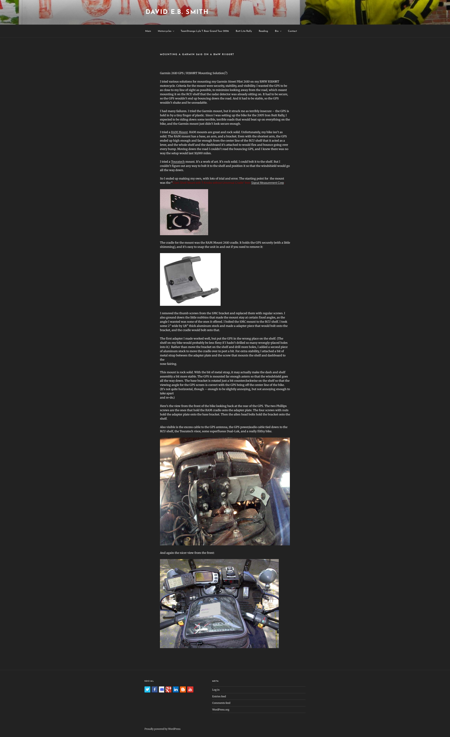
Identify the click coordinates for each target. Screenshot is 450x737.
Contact (292, 31)
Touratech (178, 161)
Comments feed (221, 703)
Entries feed (219, 696)
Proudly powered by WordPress (162, 729)
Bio (277, 31)
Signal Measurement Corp (267, 182)
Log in (216, 689)
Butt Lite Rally (244, 31)
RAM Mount (179, 132)
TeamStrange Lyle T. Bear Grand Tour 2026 (205, 31)
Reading (263, 31)
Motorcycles (164, 31)
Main (148, 31)
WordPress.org (220, 709)
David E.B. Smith (177, 12)
